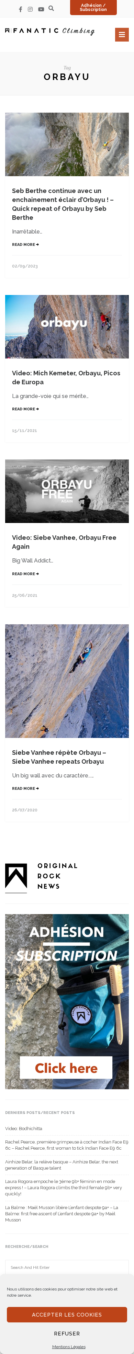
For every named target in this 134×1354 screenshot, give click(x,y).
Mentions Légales (69, 1347)
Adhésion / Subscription (93, 7)
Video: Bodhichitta (23, 1128)
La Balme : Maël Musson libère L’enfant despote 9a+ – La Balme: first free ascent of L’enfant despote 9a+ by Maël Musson (61, 1213)
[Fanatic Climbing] (49, 32)
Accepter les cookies (67, 1315)
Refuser (67, 1334)
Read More (24, 245)
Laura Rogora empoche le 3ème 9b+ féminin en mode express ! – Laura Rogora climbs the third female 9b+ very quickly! (63, 1187)
